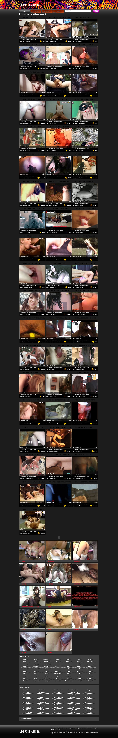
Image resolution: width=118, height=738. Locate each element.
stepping (79, 177)
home (69, 666)
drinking (80, 671)
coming (30, 287)
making (80, 123)
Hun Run (55, 705)
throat (23, 505)
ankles (81, 369)
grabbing (56, 451)
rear (75, 341)
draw (76, 150)
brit (58, 678)
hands (26, 314)
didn (49, 205)
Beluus (86, 705)
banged (58, 680)
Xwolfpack (70, 4)
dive (29, 232)
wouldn (80, 259)
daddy (90, 680)
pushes (26, 423)
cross (26, 177)
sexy (52, 68)
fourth (50, 123)
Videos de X (72, 705)
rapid (23, 41)
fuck (25, 678)
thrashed (28, 68)
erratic (26, 41)
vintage (36, 668)
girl (49, 41)
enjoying (47, 661)
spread (80, 95)
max (76, 177)
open (84, 478)
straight (78, 341)
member (29, 177)
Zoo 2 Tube (56, 712)
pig (58, 676)
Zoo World (86, 697)
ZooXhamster (82, 4)
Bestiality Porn (42, 702)
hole (50, 341)
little (69, 673)
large (49, 287)
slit (52, 396)
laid (75, 95)
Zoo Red (86, 695)
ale (23, 68)
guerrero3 (47, 664)
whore (91, 666)
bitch (79, 664)
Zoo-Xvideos (82, 6)
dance (50, 369)
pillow (52, 505)
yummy (47, 678)
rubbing (76, 123)
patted (56, 205)
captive (50, 451)
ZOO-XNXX (70, 3)
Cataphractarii (82, 7)
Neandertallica (88, 710)
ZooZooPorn (56, 692)
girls (69, 659)
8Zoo (85, 692)
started (51, 41)
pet (26, 664)
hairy (79, 41)
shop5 (90, 659)
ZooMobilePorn (88, 700)
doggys (80, 678)
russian (90, 664)
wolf (52, 123)
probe (68, 671)
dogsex (47, 676)
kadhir (55, 396)
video (69, 678)
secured (76, 423)
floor (55, 505)
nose (23, 423)
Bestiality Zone (57, 707)
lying (49, 505)
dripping (76, 396)
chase (83, 123)
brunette (24, 341)
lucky (69, 661)
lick (90, 673)
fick (36, 676)
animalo (36, 666)
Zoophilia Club (73, 692)
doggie (90, 678)
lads (56, 478)
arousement (51, 232)
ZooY (85, 702)
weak (55, 232)
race (26, 369)
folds (78, 287)
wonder (30, 259)
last (83, 259)
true (23, 150)
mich (36, 678)
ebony (47, 680)
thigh (30, 423)
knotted (80, 668)
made (52, 95)
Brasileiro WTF (88, 712)
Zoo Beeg (86, 690)
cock (55, 123)
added (25, 661)
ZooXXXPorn (93, 2)
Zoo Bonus (70, 2)
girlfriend (77, 232)
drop (79, 676)
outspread (51, 259)
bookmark (69, 680)
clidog (28, 369)
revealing (57, 423)
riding (58, 659)
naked (53, 423)
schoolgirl (80, 478)
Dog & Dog (41, 705)
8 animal (29, 5)
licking (76, 68)
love (58, 668)
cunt (49, 177)
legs (55, 41)
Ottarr (54, 695)
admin (25, 659)
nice (25, 666)
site (80, 659)
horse (29, 396)
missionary (47, 659)
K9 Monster (56, 700)
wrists (80, 423)
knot (36, 659)
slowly (79, 150)
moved (76, 478)
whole (23, 287)
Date (58, 11)
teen (49, 68)
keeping (76, 205)
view (49, 314)
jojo (52, 150)
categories (36, 11)
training (47, 668)
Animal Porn (93, 7)
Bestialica (71, 697)
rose (29, 205)
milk (47, 673)
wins (23, 369)
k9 (68, 664)
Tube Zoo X (72, 700)
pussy (28, 150)
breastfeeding (58, 673)
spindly (26, 205)
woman (47, 666)
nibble (81, 287)
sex (36, 671)
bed (23, 451)
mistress (68, 676)
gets (79, 666)
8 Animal (71, 707)
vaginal (50, 396)
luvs (91, 671)
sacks (82, 150)
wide (82, 205)
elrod (30, 123)
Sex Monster (87, 707)
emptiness (79, 451)
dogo (36, 664)
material (58, 341)
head (23, 95)
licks (58, 661)
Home (24, 11)
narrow (23, 478)
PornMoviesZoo (57, 690)
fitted (79, 369)
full (47, 671)
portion (27, 478)
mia (36, 661)
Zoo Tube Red (42, 712)
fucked (54, 150)
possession (53, 341)
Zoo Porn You (72, 695)
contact (55, 95)
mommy (52, 205)
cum (58, 666)
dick (25, 671)
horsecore (36, 680)
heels (76, 369)
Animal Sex (82, 2)
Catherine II (93, 6)
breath (26, 287)
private (26, 259)
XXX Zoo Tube (72, 690)
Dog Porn (40, 707)
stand (26, 533)
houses (31, 478)
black (76, 41)
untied (49, 423)
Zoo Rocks (93, 4)
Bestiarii (69, 7)
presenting (83, 314)
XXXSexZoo (41, 710)
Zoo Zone (92, 3)
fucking (90, 668)
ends (23, 177)
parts (23, 259)
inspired (53, 478)
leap (50, 478)
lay (80, 505)
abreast (26, 396)
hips (29, 314)
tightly (54, 68)
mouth (26, 673)
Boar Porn (56, 702)
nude (29, 533)
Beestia (69, 6)
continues (90, 661)
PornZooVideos (57, 697)
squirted (83, 396)
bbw (25, 680)
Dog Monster (56, 710)
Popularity (47, 11)
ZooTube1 (71, 702)
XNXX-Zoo (71, 712)
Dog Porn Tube (73, 710)
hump (25, 676)
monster (24, 123)
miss (29, 41)
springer (58, 671)
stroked (28, 341)
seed (79, 680)
